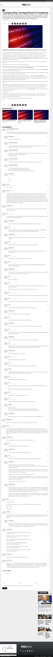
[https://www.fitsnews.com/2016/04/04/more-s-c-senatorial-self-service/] (9, 115)
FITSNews (4, 20)
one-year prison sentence (31, 87)
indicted (5, 70)
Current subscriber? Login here (8, 653)
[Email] (30, 651)
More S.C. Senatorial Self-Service (8, 120)
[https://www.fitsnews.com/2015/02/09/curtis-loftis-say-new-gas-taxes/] (25, 115)
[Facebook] (21, 651)
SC (3, 10)
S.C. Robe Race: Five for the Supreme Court (41, 633)
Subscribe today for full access (8, 652)
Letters (20, 123)
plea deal (42, 88)
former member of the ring (25, 78)
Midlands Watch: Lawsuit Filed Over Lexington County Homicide (48, 622)
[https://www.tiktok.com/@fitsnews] (32, 651)
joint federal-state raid (32, 93)
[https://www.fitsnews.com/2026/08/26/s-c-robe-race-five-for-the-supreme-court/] (41, 629)
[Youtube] (28, 651)
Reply (48, 136)
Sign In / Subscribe (50, 0)
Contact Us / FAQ (36, 656)
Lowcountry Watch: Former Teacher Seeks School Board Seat (41, 622)
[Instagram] (26, 651)
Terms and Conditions (43, 656)
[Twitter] (23, 651)
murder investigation (18, 66)
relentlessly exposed (11, 73)
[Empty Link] (50, 592)
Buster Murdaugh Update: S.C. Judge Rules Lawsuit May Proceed (47, 635)
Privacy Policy (49, 656)
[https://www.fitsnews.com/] (26, 646)
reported (37, 85)
